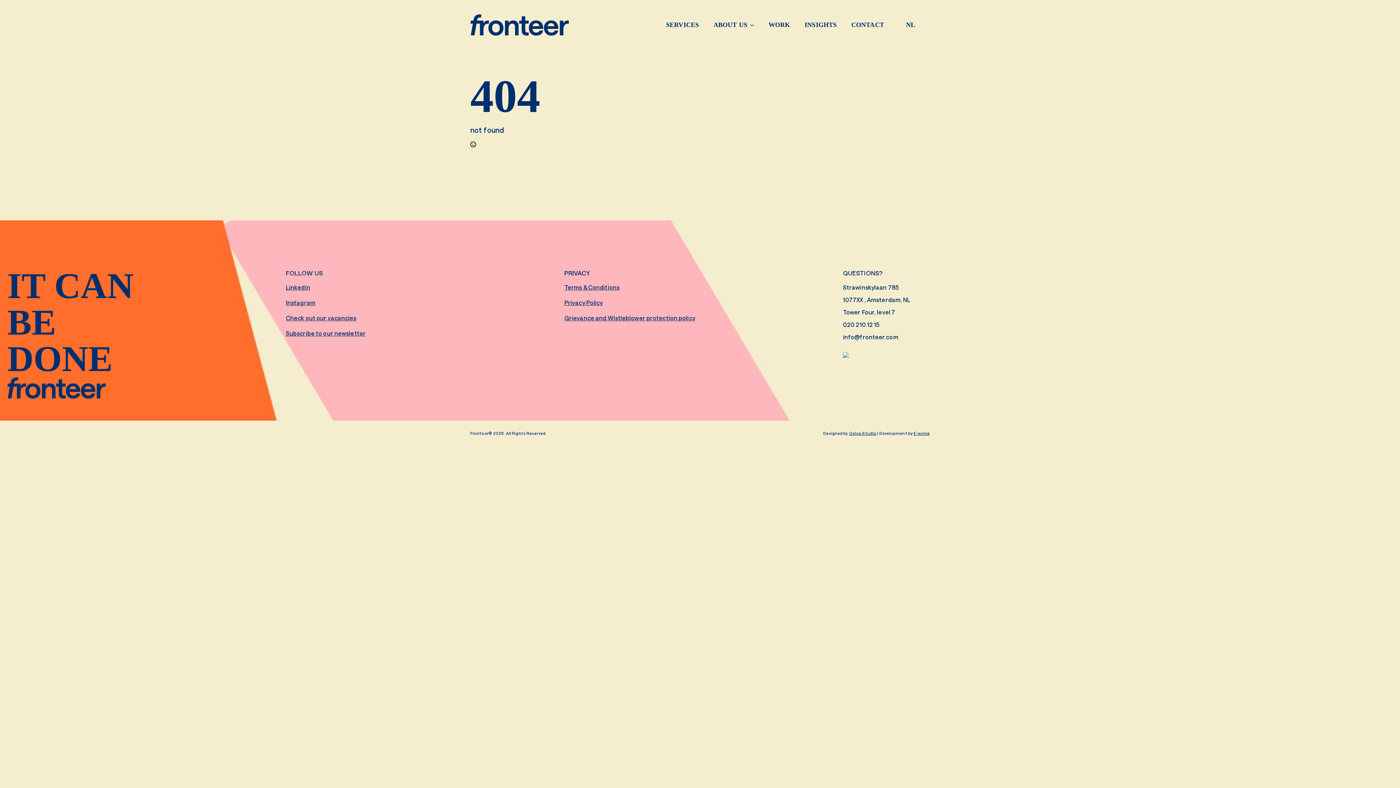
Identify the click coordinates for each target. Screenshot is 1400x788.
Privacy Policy (583, 302)
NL (910, 24)
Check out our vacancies (321, 317)
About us (730, 24)
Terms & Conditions (591, 287)
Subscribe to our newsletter (326, 333)
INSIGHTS (821, 24)
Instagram (300, 302)
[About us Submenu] (754, 25)
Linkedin (298, 287)
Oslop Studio (862, 433)
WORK (779, 24)
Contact (867, 24)
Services (682, 24)
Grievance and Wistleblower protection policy (629, 317)
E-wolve (922, 433)
